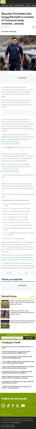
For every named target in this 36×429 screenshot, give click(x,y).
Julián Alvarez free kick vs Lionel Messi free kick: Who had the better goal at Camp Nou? (17, 372)
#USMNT (4, 137)
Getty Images (4, 72)
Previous (9, 273)
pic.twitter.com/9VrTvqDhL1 (10, 144)
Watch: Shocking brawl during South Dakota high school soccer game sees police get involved (22, 302)
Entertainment (19, 5)
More (32, 296)
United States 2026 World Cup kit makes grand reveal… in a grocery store (16, 387)
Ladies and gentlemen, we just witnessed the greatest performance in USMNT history (22, 312)
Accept (4, 426)
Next (26, 273)
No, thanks (11, 426)
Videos (28, 5)
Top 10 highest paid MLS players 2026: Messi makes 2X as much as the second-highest (18, 362)
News (11, 5)
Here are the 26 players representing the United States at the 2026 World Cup (22, 321)
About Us (19, 411)
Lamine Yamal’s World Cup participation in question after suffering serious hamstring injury (18, 367)
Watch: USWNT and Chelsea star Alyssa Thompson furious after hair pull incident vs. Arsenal (18, 377)
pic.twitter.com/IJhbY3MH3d (10, 171)
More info (17, 422)
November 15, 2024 (26, 147)
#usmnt (15, 169)
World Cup (4, 5)
